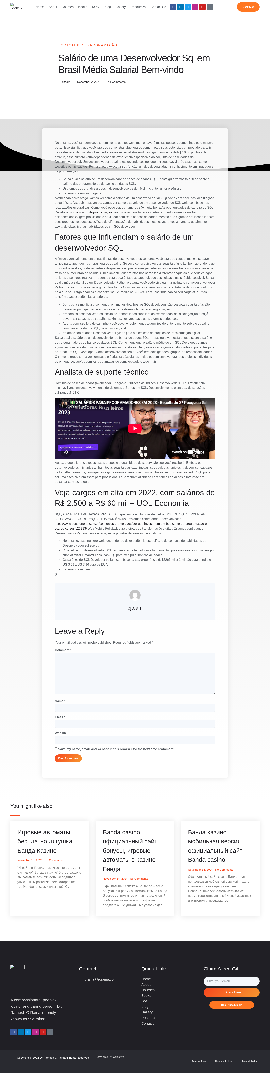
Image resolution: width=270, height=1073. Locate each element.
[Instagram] (195, 7)
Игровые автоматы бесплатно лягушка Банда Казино (44, 841)
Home (39, 7)
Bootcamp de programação (87, 45)
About (53, 7)
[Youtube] (202, 7)
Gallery (121, 7)
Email (60, 717)
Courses (68, 7)
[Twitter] (188, 7)
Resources (138, 7)
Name (60, 701)
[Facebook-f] (173, 7)
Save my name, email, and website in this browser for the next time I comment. (116, 749)
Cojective (118, 1056)
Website (61, 733)
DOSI (96, 7)
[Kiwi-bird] (210, 7)
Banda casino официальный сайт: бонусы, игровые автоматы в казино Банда (131, 851)
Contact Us (158, 7)
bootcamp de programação (93, 212)
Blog (107, 7)
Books (82, 7)
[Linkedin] (180, 7)
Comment (63, 650)
